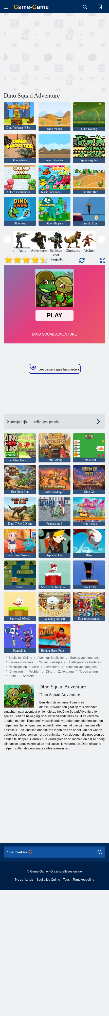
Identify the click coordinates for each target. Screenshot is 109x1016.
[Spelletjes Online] (31, 7)
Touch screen (88, 671)
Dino (48, 671)
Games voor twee (21, 662)
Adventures (52, 667)
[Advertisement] (46, 52)
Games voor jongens (84, 658)
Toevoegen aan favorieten (57, 369)
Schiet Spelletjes (50, 662)
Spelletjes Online (20, 658)
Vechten (34, 671)
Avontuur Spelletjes (50, 658)
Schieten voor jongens (81, 667)
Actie (35, 667)
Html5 (13, 676)
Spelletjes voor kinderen (84, 662)
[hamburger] (6, 6)
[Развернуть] (102, 260)
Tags (66, 879)
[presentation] (7, 239)
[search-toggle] (84, 6)
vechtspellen (18, 667)
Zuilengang (65, 671)
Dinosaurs (16, 671)
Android (28, 676)
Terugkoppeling (83, 879)
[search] (99, 852)
